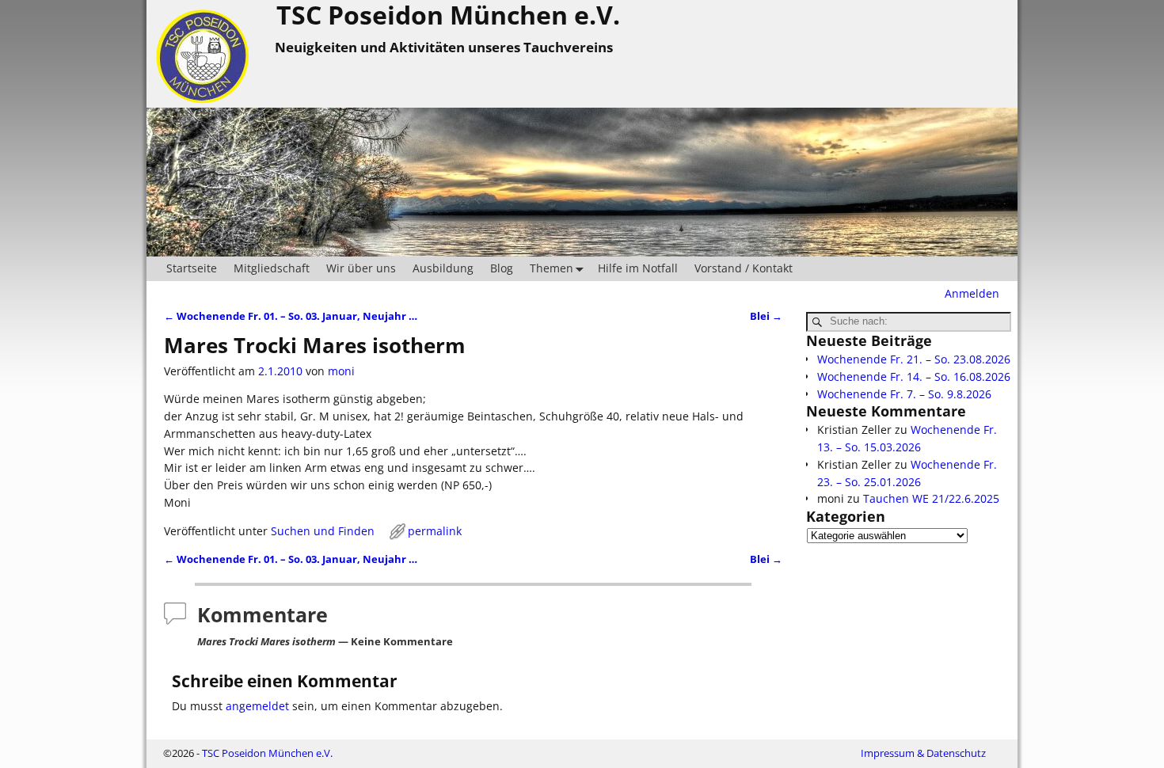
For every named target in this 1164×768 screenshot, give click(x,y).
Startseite (191, 268)
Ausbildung (443, 268)
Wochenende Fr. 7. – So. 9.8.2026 (904, 393)
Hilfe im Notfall (638, 268)
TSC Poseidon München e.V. (267, 753)
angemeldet (257, 705)
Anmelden (972, 293)
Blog (501, 268)
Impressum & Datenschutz (923, 753)
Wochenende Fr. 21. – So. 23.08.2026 (913, 359)
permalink (435, 530)
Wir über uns (361, 268)
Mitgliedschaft (272, 268)
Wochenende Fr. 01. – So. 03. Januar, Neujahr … (290, 316)
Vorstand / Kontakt (743, 268)
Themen (551, 268)
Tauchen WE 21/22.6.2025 (931, 498)
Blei (766, 316)
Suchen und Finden (323, 530)
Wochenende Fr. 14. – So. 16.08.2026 (913, 376)
